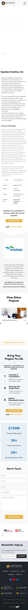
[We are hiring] (17, 579)
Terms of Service (7, 603)
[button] (14, 534)
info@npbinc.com (23, 593)
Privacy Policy (16, 603)
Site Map (23, 603)
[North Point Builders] (8, 3)
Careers (11, 574)
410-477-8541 (23, 587)
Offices (16, 203)
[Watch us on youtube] (14, 579)
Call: (14, 227)
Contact (19, 574)
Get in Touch (14, 220)
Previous (5, 306)
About (23, 571)
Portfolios (15, 571)
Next (4, 339)
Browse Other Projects (14, 343)
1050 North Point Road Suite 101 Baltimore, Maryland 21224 (8, 588)
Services (6, 571)
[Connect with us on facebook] (10, 579)
